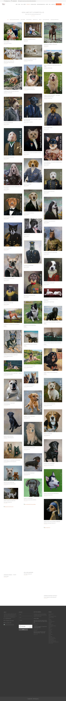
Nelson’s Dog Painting (29, 295)
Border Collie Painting (30, 325)
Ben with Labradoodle (30, 39)
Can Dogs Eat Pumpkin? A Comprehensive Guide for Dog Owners (40, 627)
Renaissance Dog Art (49, 282)
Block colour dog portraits (51, 493)
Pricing (49, 635)
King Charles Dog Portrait (51, 372)
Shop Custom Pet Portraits (52, 640)
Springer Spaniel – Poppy (10, 574)
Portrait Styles (51, 634)
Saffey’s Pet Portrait (49, 463)
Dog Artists (50, 622)
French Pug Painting (9, 278)
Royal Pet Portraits (51, 639)
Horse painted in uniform (50, 252)
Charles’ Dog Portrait (49, 221)
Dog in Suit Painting (9, 157)
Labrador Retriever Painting (11, 91)
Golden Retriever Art (29, 447)
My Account (50, 631)
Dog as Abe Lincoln (9, 216)
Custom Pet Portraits (51, 621)
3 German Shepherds (29, 384)
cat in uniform (7, 248)
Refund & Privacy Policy (52, 637)
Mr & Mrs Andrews (28, 572)
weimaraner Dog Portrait (30, 344)
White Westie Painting (49, 403)
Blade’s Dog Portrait (29, 87)
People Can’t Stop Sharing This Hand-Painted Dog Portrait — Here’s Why (40, 632)
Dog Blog (50, 623)
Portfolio (50, 633)
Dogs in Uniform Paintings (52, 625)
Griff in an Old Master (9, 500)
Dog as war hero (48, 127)
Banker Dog (27, 234)
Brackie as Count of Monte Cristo (32, 152)
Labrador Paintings (51, 617)
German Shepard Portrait (50, 595)
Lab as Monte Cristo (29, 212)
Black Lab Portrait (9, 436)
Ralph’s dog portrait (49, 191)
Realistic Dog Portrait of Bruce (52, 322)
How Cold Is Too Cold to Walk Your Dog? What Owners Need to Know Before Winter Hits (40, 621)
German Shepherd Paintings (52, 616)
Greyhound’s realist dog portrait (53, 342)
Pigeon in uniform (28, 265)
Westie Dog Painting (9, 61)
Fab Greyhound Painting (30, 59)
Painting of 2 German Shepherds (12, 460)
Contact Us (50, 620)
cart (49, 618)
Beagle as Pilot (27, 184)
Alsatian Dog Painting (29, 365)
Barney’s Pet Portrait (29, 416)
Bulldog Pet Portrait (9, 403)
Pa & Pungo (6, 41)
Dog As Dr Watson (8, 122)
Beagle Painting (48, 433)
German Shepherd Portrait (11, 354)
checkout (50, 619)
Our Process (50, 632)
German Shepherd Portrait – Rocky (13, 373)
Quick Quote (50, 636)
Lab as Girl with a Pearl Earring (52, 521)
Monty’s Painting (28, 498)
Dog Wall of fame (51, 624)
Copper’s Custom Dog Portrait (12, 324)
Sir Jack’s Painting (8, 302)
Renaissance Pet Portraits (52, 638)
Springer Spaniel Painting (50, 44)
